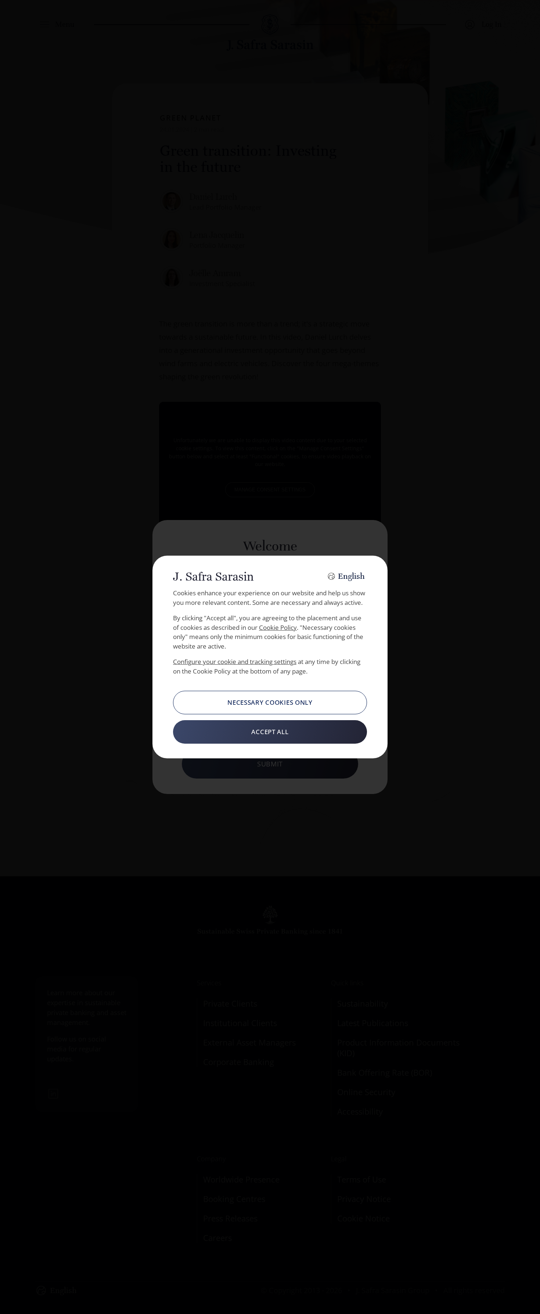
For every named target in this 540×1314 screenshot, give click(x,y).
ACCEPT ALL (269, 732)
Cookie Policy (278, 627)
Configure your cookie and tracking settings (234, 661)
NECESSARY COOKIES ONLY (270, 702)
